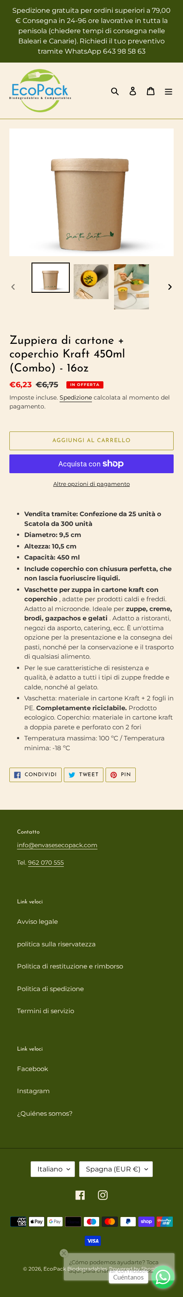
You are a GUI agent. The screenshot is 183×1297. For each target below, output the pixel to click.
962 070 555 (46, 862)
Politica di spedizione (50, 989)
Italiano (50, 1169)
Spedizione (76, 397)
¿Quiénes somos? (45, 1113)
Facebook (32, 1069)
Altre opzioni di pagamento (91, 483)
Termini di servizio (45, 1011)
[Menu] (168, 91)
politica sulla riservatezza (56, 944)
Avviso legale (37, 921)
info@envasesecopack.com (57, 845)
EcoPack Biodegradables (75, 1269)
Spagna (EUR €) (113, 1169)
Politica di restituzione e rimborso (70, 966)
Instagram (33, 1091)
